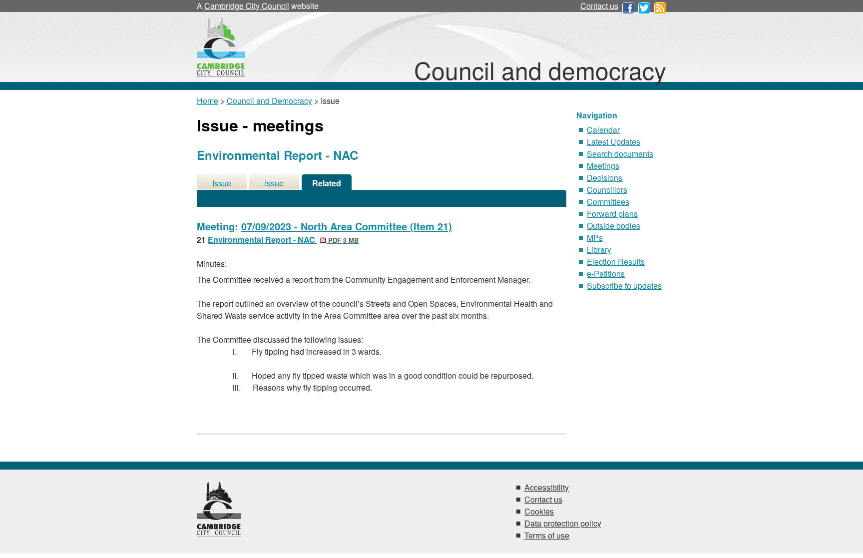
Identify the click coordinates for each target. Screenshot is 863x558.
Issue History (274, 183)
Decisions (604, 177)
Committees (608, 201)
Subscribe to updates (624, 285)
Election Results (616, 261)
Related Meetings (327, 183)
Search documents (620, 153)
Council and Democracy (269, 100)
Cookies (539, 511)
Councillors (607, 189)
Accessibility (546, 487)
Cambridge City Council (246, 5)
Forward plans (612, 213)
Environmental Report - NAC (283, 239)
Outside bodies (613, 225)
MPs (595, 237)
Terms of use (546, 535)
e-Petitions (606, 273)
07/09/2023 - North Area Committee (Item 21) (346, 226)
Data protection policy (562, 523)
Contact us (599, 5)
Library (599, 249)
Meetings (603, 165)
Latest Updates (613, 141)
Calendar (603, 129)
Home (207, 100)
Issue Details (221, 183)
